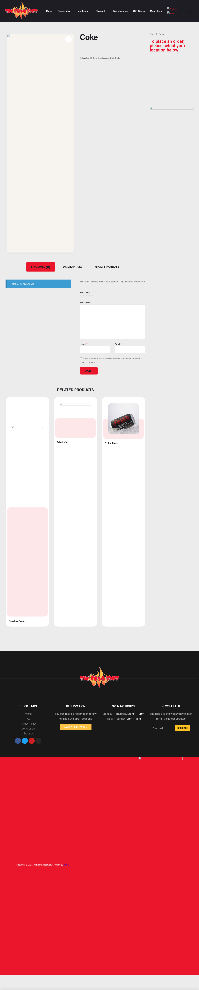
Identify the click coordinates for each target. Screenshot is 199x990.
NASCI (66, 865)
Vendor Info (72, 266)
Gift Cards (139, 11)
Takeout (100, 11)
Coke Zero (111, 443)
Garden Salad (17, 621)
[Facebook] (18, 741)
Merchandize (120, 11)
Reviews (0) (40, 266)
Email (118, 344)
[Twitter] (25, 741)
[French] (171, 13)
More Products (107, 266)
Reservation (64, 11)
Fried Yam (63, 442)
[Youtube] (32, 741)
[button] (75, 727)
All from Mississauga (99, 58)
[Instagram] (38, 741)
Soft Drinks (115, 58)
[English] (172, 8)
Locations (82, 11)
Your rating (85, 292)
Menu (49, 11)
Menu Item (156, 11)
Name (83, 344)
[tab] (40, 266)
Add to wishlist (43, 401)
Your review (86, 302)
